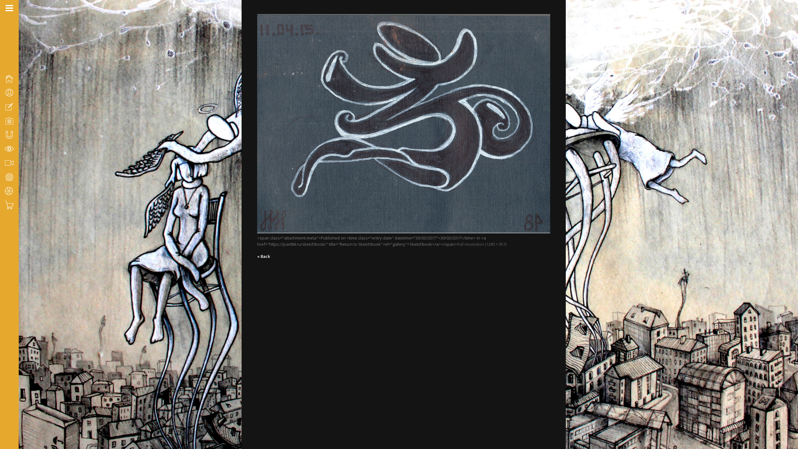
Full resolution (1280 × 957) (481, 244)
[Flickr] (15, 415)
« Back (263, 256)
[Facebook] (7, 415)
